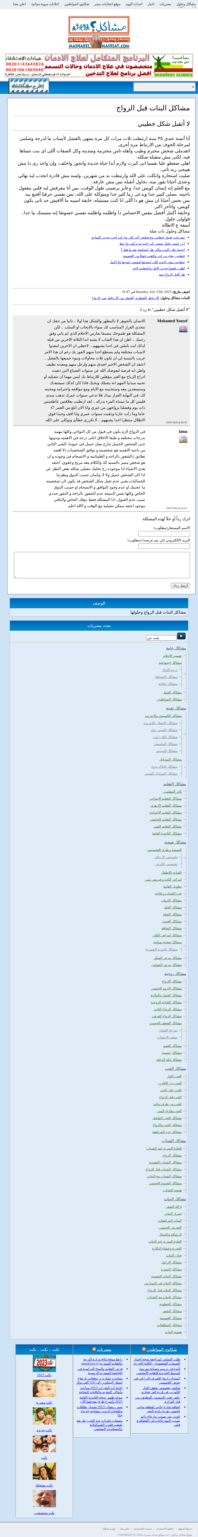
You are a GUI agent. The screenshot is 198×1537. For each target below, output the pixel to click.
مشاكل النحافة (171, 928)
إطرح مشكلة (109, 1528)
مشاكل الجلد (173, 907)
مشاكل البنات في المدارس (163, 1283)
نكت (44, 1458)
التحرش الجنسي (170, 1227)
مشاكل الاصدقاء (166, 677)
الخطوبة (141, 298)
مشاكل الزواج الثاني (168, 1009)
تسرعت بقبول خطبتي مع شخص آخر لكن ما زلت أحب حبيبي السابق (138, 237)
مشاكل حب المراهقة (167, 1132)
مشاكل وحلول (186, 4)
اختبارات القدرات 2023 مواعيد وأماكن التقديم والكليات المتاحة (100, 1390)
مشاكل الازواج (172, 981)
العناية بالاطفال (171, 872)
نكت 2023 (44, 1375)
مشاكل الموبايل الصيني (160, 773)
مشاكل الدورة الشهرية (161, 949)
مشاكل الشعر (172, 1311)
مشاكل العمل (172, 692)
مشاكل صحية (175, 842)
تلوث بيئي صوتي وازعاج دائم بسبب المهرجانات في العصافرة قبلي (158, 1421)
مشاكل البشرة (171, 1269)
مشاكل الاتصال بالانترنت (160, 723)
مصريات (165, 4)
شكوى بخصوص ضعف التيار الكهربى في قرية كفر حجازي (160, 1390)
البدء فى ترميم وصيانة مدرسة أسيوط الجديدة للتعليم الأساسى (158, 1371)
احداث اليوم (134, 4)
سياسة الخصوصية (143, 1528)
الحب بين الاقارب (170, 1083)
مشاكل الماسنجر (165, 744)
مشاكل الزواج (172, 1155)
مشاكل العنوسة (171, 1318)
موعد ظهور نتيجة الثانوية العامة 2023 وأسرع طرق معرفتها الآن (100, 1399)
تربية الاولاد (169, 670)
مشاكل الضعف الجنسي (165, 1023)
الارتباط (153, 298)
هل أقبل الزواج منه (172, 274)
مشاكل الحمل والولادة (166, 995)
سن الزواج (99, 298)
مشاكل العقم (172, 1046)
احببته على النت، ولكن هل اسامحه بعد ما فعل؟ (153, 250)
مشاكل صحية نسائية (167, 942)
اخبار (151, 4)
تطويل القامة (172, 886)
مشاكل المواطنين (169, 699)
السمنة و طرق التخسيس (164, 850)
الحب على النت (171, 1090)
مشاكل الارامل (171, 1262)
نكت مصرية (44, 1402)
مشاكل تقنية (176, 708)
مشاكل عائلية (168, 684)
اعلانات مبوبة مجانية (45, 4)
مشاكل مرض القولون (166, 965)
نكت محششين (44, 1513)
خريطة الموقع (185, 1528)
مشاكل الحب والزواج (167, 1125)
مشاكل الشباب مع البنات (164, 1176)
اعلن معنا (19, 4)
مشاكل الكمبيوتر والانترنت (163, 716)
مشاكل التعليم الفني (167, 826)
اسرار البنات (173, 1214)
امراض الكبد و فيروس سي (163, 879)
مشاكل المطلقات (169, 1325)
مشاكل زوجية (175, 974)
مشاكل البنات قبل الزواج (164, 1290)
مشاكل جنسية (172, 1053)
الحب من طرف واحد (167, 1104)
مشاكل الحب (175, 1069)
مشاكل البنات (175, 1199)
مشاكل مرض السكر (168, 958)
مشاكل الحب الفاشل (167, 1118)
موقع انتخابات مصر (107, 4)
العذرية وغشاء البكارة (167, 1248)
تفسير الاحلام (172, 656)
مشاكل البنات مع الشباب (164, 1297)
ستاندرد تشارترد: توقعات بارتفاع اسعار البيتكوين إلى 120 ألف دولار (99, 1380)
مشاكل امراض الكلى (167, 935)
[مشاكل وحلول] (99, 48)
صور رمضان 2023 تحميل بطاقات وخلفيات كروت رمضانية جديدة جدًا (99, 1411)
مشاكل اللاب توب (165, 737)
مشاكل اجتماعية (170, 663)
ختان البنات (174, 1255)
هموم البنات (173, 1332)
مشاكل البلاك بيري (164, 767)
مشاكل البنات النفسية (166, 1276)
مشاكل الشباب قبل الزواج (163, 1169)
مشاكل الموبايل (170, 759)
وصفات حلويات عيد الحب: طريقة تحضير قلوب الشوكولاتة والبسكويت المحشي (99, 1425)
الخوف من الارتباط (121, 298)
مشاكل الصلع (172, 914)
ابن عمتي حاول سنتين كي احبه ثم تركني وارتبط (152, 243)
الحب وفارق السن (169, 1111)
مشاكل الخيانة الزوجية (166, 1002)
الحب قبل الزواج (170, 1097)
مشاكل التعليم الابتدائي (166, 798)
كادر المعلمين (172, 792)
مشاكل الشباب (174, 1141)
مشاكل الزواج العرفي (167, 1016)
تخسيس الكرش (166, 864)
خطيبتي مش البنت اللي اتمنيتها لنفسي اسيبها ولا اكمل (147, 262)
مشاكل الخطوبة (170, 1304)
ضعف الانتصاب (167, 1037)
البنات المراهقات (170, 1220)
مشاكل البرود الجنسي (166, 988)
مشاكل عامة (176, 648)
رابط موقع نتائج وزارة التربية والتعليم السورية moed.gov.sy (101, 1361)
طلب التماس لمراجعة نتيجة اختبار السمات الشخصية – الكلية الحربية (157, 1361)
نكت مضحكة (44, 1485)
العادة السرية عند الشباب (164, 1148)
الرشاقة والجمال (170, 1234)
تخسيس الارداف (166, 857)
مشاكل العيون (172, 921)
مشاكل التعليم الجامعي (166, 819)
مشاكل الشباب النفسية (165, 1162)
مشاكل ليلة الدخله (169, 1060)
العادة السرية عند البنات (165, 1241)
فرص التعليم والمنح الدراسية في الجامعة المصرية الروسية (100, 1371)
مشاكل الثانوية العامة (167, 833)
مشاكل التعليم (174, 784)
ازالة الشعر (174, 1207)
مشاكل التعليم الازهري (166, 805)
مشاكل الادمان (171, 900)
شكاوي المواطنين (76, 4)
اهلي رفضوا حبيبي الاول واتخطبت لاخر (158, 268)
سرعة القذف (168, 1030)
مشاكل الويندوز (166, 751)
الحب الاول (174, 1076)
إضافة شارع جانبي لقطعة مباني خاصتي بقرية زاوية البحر (158, 1409)
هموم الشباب (172, 1190)
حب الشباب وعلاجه (168, 893)
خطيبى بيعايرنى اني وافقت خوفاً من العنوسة (154, 256)
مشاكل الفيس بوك (164, 730)
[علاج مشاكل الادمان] (99, 76)
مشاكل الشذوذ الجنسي (165, 1183)
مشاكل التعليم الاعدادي (165, 812)
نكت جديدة (44, 1430)
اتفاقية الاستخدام (165, 1528)
